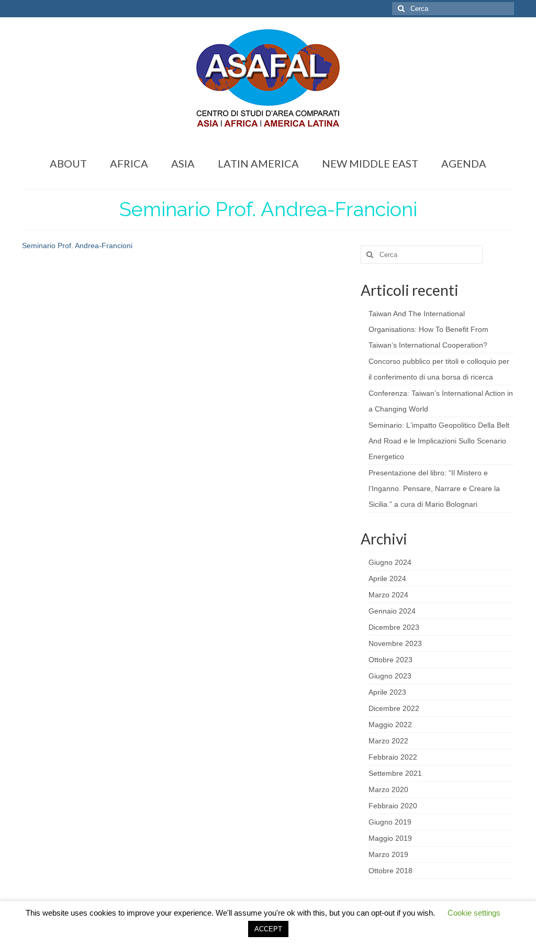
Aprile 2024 (387, 578)
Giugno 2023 (389, 676)
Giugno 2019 (389, 822)
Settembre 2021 (395, 773)
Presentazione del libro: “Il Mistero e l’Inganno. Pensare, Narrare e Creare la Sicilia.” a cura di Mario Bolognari (434, 488)
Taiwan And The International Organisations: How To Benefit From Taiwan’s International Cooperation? (428, 329)
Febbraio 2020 (392, 806)
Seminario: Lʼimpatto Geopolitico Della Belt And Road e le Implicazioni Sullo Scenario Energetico (438, 441)
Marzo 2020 (388, 789)
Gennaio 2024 (392, 611)
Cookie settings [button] (474, 912)
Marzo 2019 (388, 854)
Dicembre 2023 (393, 627)
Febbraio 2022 (392, 757)
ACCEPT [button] (268, 929)
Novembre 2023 (395, 643)
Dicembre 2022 (393, 708)
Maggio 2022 (390, 724)
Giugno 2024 (389, 562)
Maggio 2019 (390, 838)
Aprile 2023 (387, 692)
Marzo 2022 (388, 741)
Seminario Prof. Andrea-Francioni (77, 245)
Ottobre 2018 (390, 870)
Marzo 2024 (388, 595)
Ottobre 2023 (390, 659)
